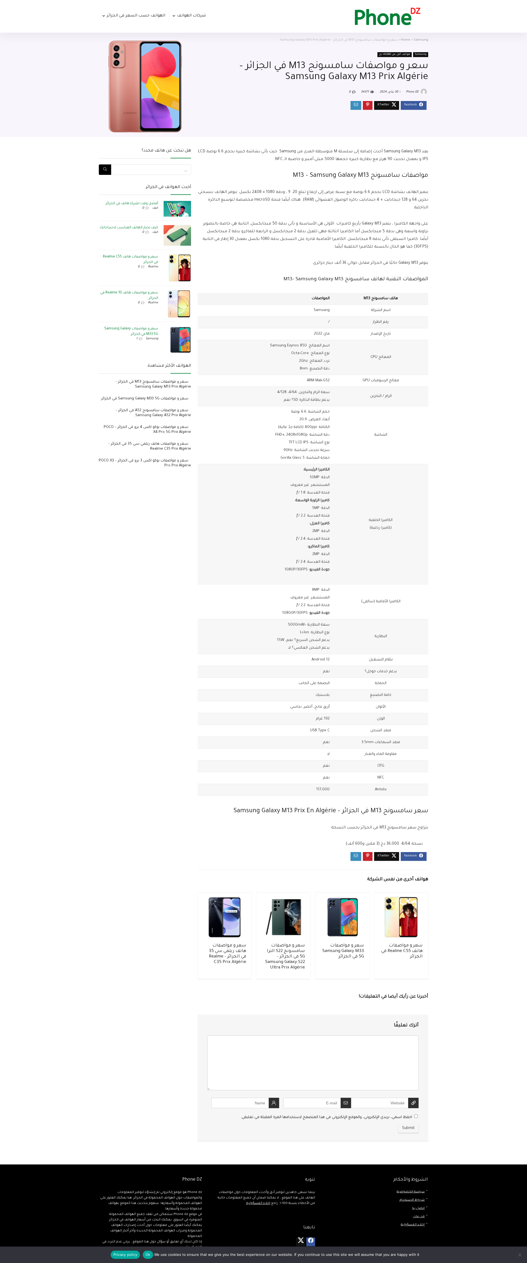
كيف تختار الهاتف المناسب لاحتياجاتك (129, 228)
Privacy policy (125, 1254)
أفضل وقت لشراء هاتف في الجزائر (132, 204)
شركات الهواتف (191, 16)
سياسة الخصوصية (411, 1192)
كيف (155, 208)
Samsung (421, 40)
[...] (105, 169)
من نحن (419, 1217)
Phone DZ (412, 92)
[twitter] (300, 1241)
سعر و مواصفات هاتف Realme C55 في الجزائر (402, 951)
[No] (520, 1255)
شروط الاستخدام (412, 1200)
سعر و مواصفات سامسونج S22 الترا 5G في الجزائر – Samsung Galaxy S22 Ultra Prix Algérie (285, 956)
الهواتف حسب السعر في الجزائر (136, 16)
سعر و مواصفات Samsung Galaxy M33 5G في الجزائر (343, 951)
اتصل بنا (418, 1208)
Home (405, 40)
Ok (147, 1254)
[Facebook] (310, 1241)
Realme (153, 266)
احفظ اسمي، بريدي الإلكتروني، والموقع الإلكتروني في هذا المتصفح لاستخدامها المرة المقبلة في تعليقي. (326, 1117)
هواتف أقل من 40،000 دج (394, 54)
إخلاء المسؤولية (413, 1225)
